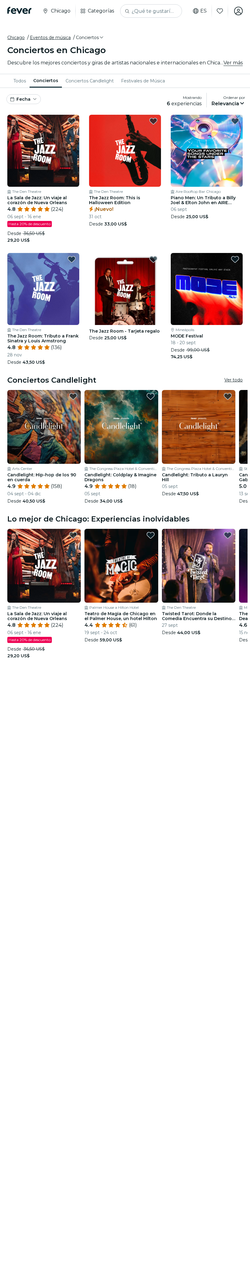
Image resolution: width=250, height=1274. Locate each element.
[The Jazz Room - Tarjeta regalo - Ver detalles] (125, 289)
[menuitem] (20, 81)
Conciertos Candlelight (90, 81)
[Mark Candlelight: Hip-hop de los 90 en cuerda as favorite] (73, 396)
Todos (19, 81)
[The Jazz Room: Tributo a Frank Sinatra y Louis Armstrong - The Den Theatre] (43, 289)
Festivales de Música (143, 81)
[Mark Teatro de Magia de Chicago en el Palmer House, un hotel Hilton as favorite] (151, 535)
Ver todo (233, 380)
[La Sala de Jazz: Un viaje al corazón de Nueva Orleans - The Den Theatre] (43, 151)
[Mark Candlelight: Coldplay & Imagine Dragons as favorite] (151, 396)
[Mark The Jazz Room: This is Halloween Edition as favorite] (153, 121)
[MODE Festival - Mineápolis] (207, 289)
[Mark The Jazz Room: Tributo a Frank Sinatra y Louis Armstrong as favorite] (72, 259)
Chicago (16, 37)
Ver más (233, 63)
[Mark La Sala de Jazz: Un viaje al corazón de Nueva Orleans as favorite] (72, 121)
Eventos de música (50, 37)
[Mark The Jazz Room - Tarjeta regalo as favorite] (153, 259)
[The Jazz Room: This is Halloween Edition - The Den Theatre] (125, 151)
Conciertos (45, 80)
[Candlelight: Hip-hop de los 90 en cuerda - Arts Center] (44, 427)
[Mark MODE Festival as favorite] (235, 259)
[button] (90, 37)
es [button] (203, 11)
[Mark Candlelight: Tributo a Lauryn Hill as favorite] (228, 396)
